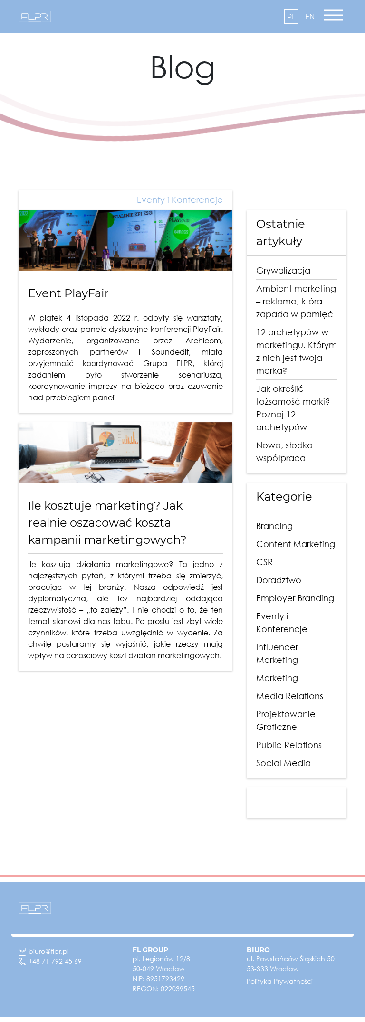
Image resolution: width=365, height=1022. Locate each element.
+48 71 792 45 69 (55, 961)
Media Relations (289, 696)
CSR (264, 562)
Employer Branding (295, 598)
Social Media (283, 762)
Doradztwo (278, 580)
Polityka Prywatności (280, 981)
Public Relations (289, 744)
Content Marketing (295, 544)
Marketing (277, 677)
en (310, 16)
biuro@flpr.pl (49, 951)
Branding (274, 525)
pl (291, 16)
